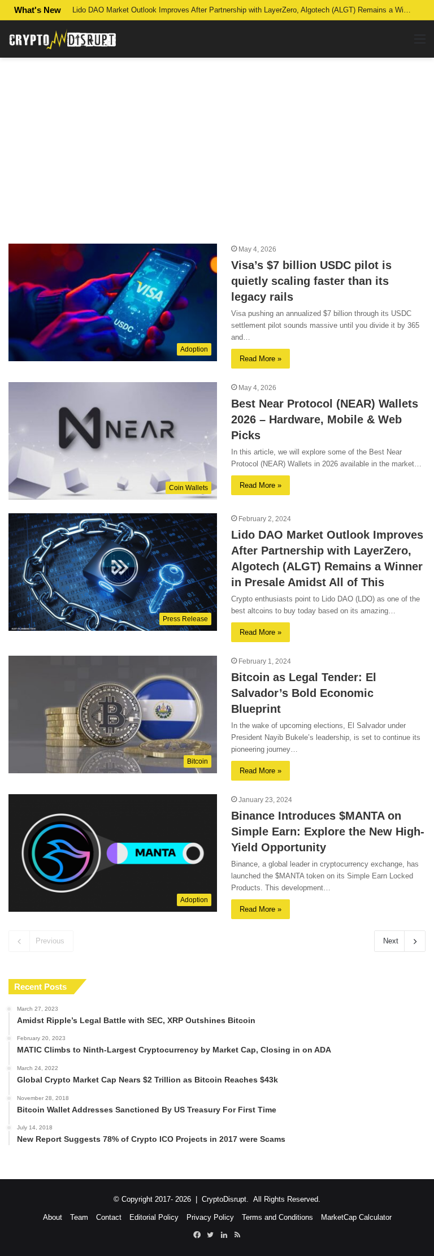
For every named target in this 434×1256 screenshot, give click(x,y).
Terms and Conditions (277, 1217)
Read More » (260, 358)
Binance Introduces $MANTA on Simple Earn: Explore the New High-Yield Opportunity (327, 831)
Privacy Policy (210, 1217)
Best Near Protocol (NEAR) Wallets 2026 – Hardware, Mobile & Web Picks (324, 419)
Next (390, 941)
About (52, 1217)
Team (79, 1217)
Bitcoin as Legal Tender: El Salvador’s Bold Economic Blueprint (303, 693)
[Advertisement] (217, 150)
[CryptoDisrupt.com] (62, 39)
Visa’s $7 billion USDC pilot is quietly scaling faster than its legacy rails (311, 281)
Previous (50, 941)
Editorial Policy (154, 1217)
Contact (108, 1217)
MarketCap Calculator (356, 1217)
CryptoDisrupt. (225, 1199)
